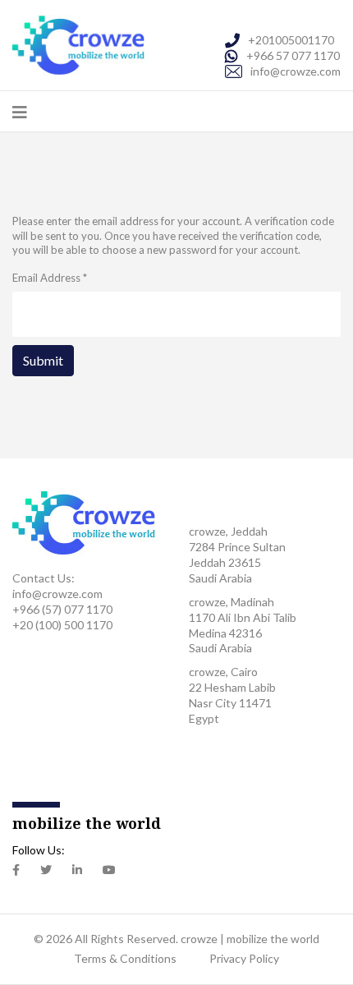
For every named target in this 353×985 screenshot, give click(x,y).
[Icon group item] (16, 870)
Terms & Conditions (125, 958)
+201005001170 (291, 40)
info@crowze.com (295, 71)
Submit (43, 360)
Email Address (49, 277)
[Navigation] (19, 111)
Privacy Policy (244, 958)
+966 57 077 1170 (293, 55)
